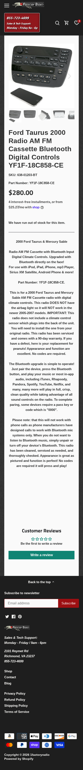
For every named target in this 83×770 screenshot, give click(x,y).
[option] (41, 76)
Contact (10, 677)
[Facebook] (13, 616)
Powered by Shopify (18, 758)
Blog (7, 683)
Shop (8, 671)
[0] (76, 22)
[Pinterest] (20, 616)
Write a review (41, 555)
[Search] (57, 22)
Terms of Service (16, 712)
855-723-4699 (18, 17)
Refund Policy (14, 699)
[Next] (69, 76)
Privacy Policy (14, 693)
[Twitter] (7, 616)
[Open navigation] (6, 5)
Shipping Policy (16, 705)
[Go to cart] (66, 22)
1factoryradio (40, 754)
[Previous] (14, 76)
